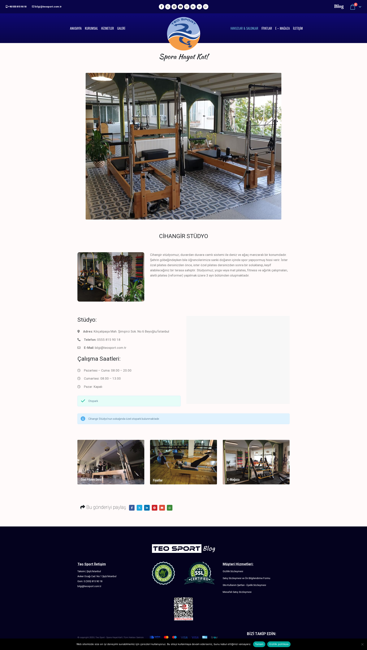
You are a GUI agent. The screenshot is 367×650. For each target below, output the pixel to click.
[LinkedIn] (193, 6)
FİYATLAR (266, 28)
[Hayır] (362, 644)
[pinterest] (174, 6)
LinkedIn (147, 507)
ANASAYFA (76, 28)
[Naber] (205, 6)
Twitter (139, 507)
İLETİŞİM (298, 28)
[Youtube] (180, 6)
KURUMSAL (91, 28)
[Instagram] (186, 6)
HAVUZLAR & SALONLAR (244, 28)
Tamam (259, 644)
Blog (339, 6)
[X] (168, 6)
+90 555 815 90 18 (17, 6)
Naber (169, 507)
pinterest (154, 507)
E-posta (162, 507)
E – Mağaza (282, 28)
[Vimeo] (199, 6)
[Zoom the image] (110, 442)
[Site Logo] (184, 28)
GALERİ (121, 28)
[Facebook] (161, 6)
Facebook (132, 507)
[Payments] (183, 637)
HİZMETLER (107, 28)
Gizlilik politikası (279, 644)
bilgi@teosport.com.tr (48, 6)
